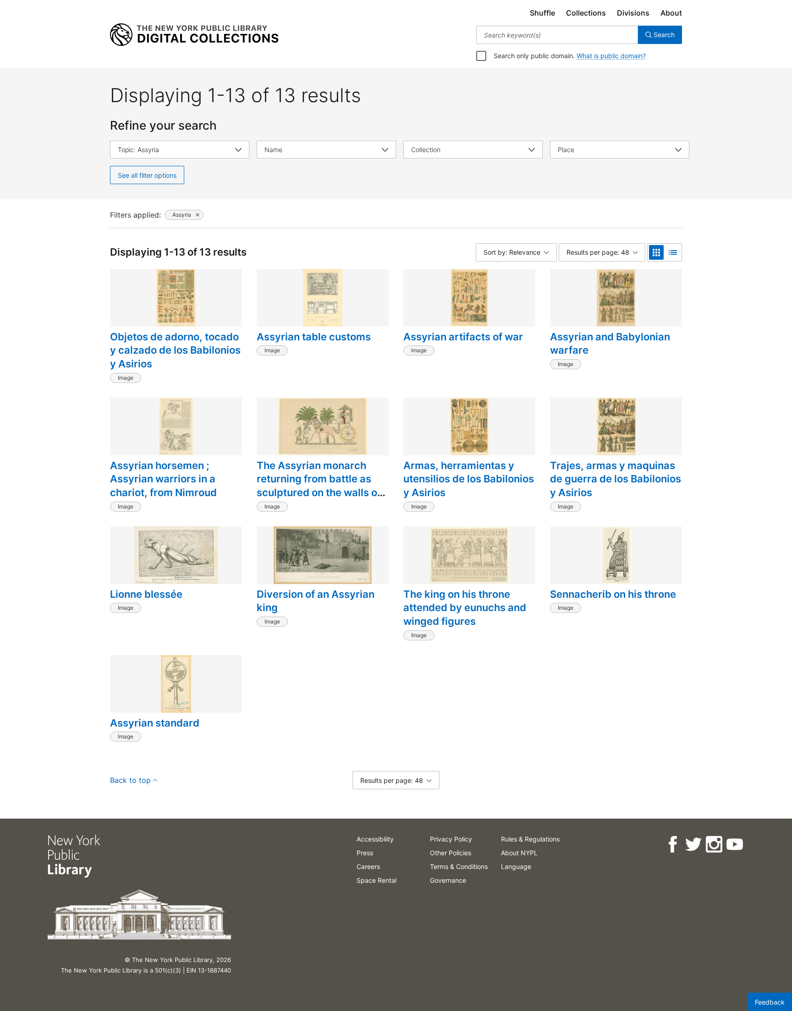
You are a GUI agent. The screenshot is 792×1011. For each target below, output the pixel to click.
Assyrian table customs (314, 337)
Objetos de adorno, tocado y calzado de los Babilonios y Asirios (175, 350)
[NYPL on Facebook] (673, 844)
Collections (586, 12)
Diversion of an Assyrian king (315, 601)
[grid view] (656, 252)
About (671, 12)
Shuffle (542, 12)
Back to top (130, 780)
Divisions (633, 12)
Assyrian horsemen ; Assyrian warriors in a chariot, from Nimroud (163, 478)
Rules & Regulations (530, 839)
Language (516, 866)
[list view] (673, 252)
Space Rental (376, 880)
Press (365, 853)
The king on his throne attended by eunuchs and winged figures (464, 607)
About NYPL (519, 853)
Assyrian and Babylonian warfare (610, 343)
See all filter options (147, 175)
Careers (368, 866)
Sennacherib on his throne (613, 594)
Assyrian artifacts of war (463, 337)
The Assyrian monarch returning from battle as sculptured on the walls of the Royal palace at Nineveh (319, 492)
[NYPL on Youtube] (734, 844)
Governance (448, 880)
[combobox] (557, 35)
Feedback (770, 1002)
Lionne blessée (146, 594)
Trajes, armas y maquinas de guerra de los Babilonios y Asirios (615, 478)
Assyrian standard (154, 723)
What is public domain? (611, 56)
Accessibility (375, 839)
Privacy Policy (451, 839)
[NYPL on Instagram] (714, 844)
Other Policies (450, 853)
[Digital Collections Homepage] (194, 34)
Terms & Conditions (459, 866)
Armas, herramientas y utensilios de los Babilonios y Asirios (468, 478)
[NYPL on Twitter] (693, 844)
